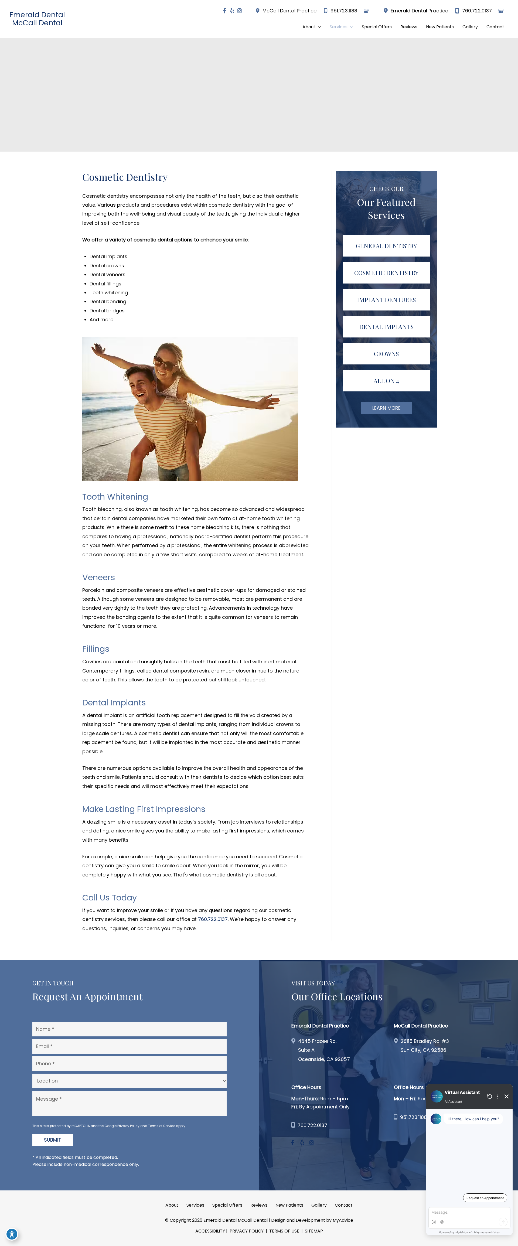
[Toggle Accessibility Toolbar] (11, 1234)
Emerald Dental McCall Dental (37, 19)
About (171, 1205)
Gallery (319, 1205)
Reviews (258, 1205)
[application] (318, 27)
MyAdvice (343, 1220)
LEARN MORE (386, 408)
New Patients (289, 1205)
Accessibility (210, 1231)
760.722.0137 (477, 10)
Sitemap (313, 1231)
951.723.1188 (343, 10)
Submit (52, 1139)
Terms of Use (284, 1231)
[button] (311, 27)
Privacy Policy (128, 1126)
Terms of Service (161, 1126)
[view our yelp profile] (232, 11)
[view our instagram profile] (239, 11)
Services (195, 1205)
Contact (344, 1205)
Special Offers (227, 1205)
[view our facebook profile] (225, 11)
